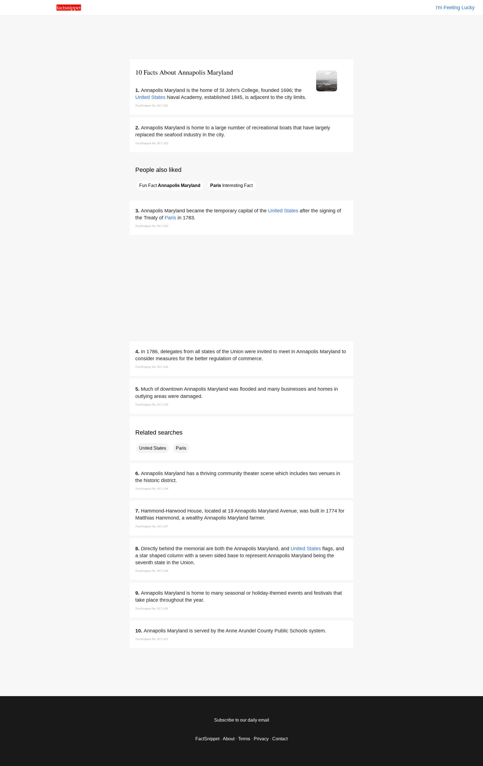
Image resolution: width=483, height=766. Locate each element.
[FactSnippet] (68, 9)
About (229, 738)
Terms (244, 738)
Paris (170, 217)
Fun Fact (169, 185)
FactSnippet (207, 738)
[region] (241, 36)
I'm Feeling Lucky (455, 7)
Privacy (261, 738)
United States (150, 97)
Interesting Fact (231, 185)
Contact (280, 738)
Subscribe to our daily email (241, 720)
